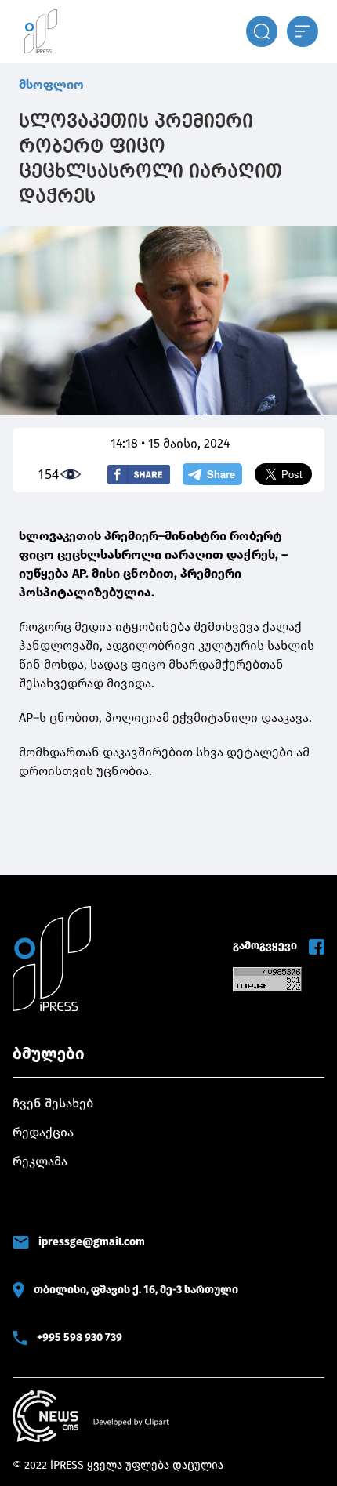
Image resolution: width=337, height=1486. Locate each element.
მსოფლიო (51, 84)
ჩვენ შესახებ (53, 1103)
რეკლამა (40, 1161)
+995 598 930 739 (79, 1337)
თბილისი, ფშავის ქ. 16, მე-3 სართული (136, 1289)
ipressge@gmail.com (91, 1242)
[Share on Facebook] (139, 474)
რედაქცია (43, 1132)
